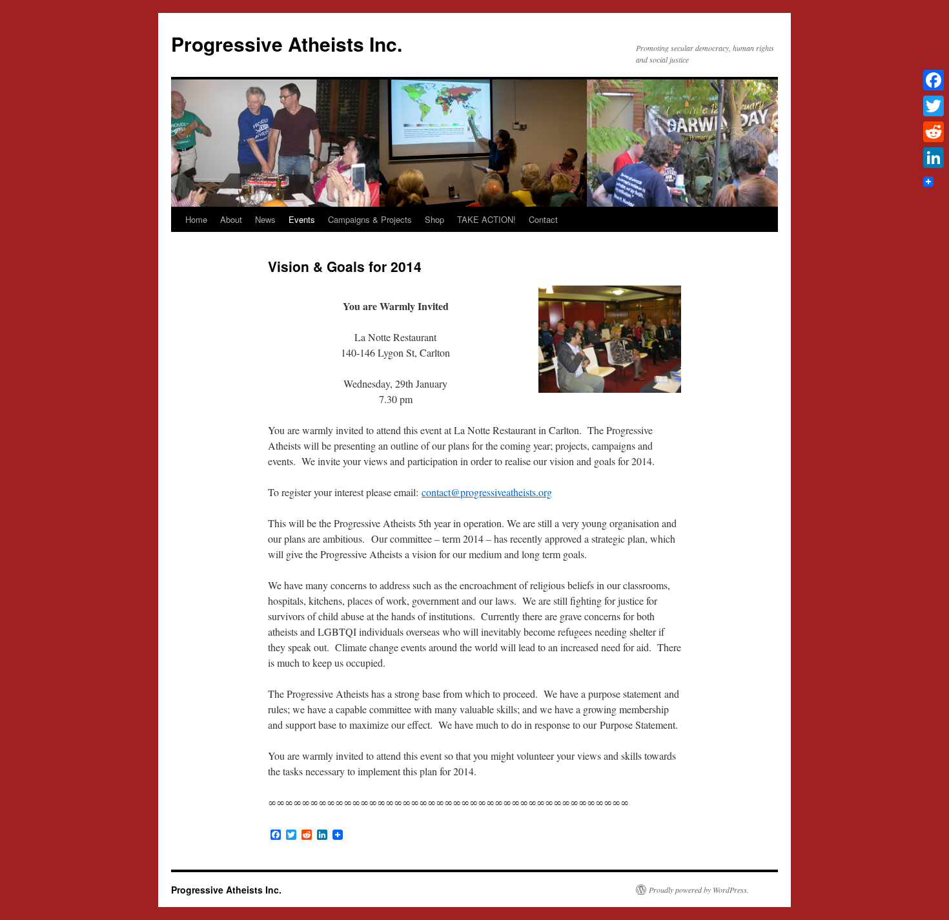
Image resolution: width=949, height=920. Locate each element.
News (265, 219)
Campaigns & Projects (370, 219)
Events (302, 219)
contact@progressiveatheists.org (487, 492)
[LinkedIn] (933, 158)
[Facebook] (933, 80)
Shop (434, 219)
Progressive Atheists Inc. (286, 44)
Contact (543, 219)
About (231, 219)
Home (196, 219)
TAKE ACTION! (486, 219)
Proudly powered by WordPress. (699, 889)
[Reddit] (933, 132)
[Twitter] (933, 106)
